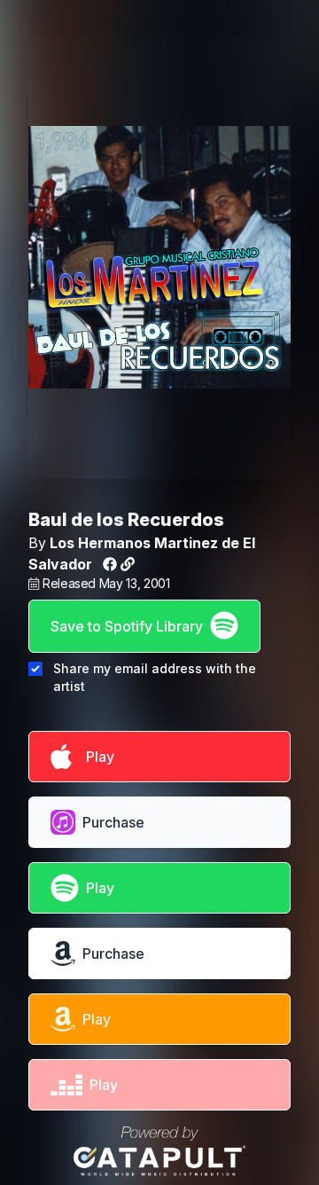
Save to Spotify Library (127, 626)
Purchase (113, 822)
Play (96, 756)
